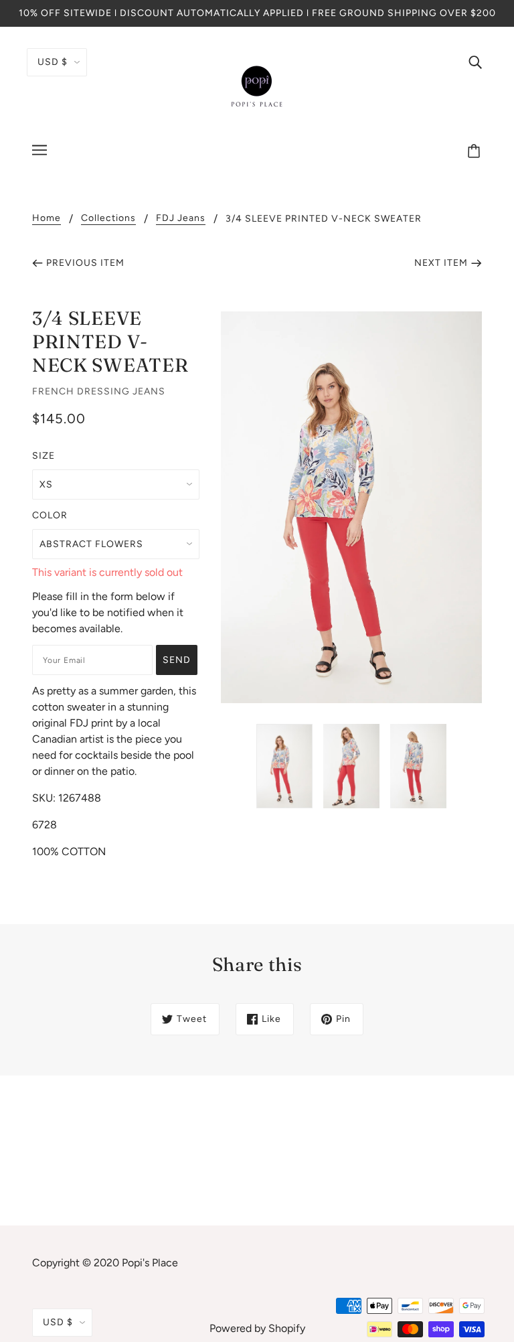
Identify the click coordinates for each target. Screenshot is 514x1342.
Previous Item (85, 263)
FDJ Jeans (180, 219)
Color (50, 515)
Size (43, 455)
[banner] (257, 86)
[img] (475, 61)
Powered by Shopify (257, 1328)
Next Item (441, 263)
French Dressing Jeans (98, 391)
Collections (108, 219)
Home (46, 219)
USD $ (52, 62)
